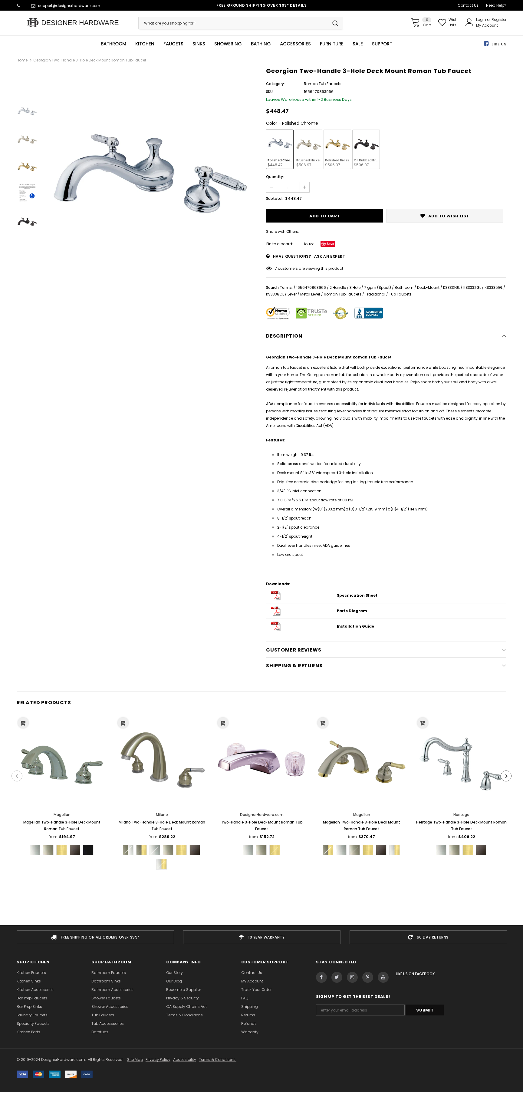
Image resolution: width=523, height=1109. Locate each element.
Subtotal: (274, 198)
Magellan (62, 814)
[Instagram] (352, 977)
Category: (275, 83)
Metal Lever (310, 294)
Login (481, 19)
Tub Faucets (400, 294)
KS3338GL (275, 294)
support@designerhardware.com (69, 5)
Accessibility (184, 1059)
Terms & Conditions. (217, 1059)
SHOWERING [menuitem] (228, 44)
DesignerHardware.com (262, 814)
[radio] (280, 149)
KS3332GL (472, 287)
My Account (487, 25)
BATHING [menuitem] (261, 44)
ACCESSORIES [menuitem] (295, 44)
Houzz (308, 243)
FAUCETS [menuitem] (173, 44)
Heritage (461, 814)
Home (22, 60)
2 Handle (338, 287)
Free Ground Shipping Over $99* (261, 5)
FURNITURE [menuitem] (332, 44)
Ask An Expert (329, 256)
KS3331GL (451, 287)
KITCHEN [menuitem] (144, 44)
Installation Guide (355, 626)
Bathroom (404, 287)
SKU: (270, 91)
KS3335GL (493, 287)
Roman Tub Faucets (342, 294)
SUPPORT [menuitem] (382, 44)
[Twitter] (336, 977)
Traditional (375, 294)
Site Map (135, 1059)
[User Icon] (469, 22)
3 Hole (355, 287)
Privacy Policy (158, 1059)
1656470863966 (311, 287)
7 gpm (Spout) (377, 287)
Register (499, 19)
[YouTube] (383, 977)
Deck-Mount (428, 287)
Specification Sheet (357, 595)
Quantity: (275, 176)
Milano (162, 814)
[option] (150, 175)
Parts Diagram (352, 610)
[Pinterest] (367, 977)
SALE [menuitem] (358, 44)
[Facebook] (321, 977)
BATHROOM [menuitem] (113, 44)
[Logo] (73, 23)
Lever (292, 294)
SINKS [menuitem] (198, 44)
